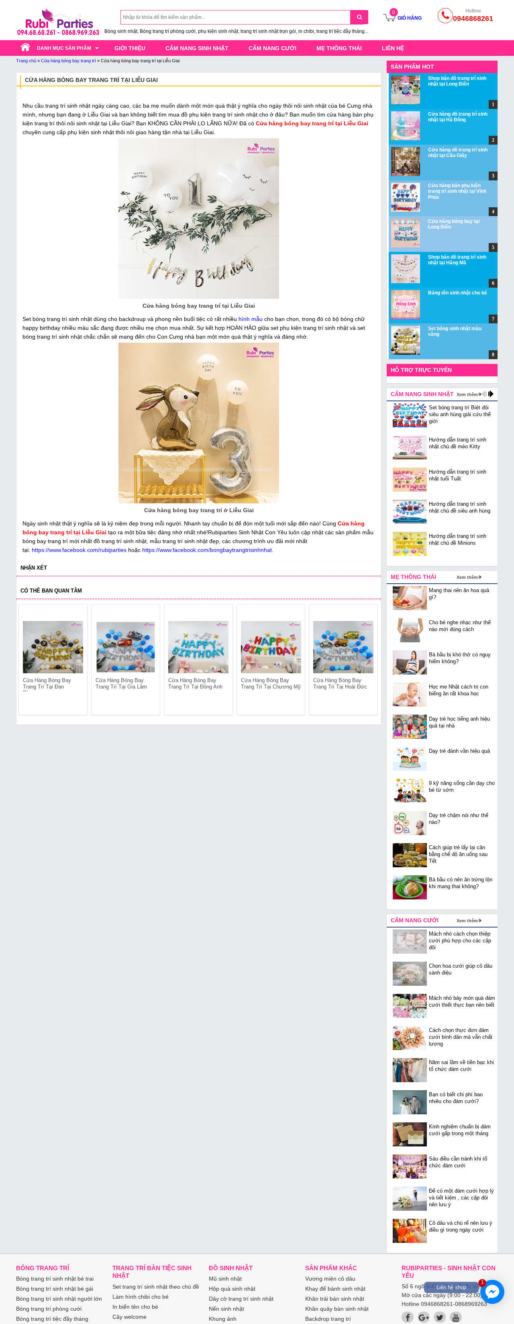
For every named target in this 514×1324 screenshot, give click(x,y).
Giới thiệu (129, 48)
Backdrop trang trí (328, 1319)
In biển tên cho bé (135, 1307)
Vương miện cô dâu (330, 1278)
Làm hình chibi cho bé (140, 1296)
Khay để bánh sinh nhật (335, 1288)
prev (29, 661)
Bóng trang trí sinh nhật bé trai (55, 1278)
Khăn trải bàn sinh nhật (334, 1298)
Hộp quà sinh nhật (232, 1288)
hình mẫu (251, 319)
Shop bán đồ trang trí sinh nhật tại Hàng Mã (457, 260)
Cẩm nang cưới (272, 48)
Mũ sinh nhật (225, 1278)
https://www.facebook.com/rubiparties (79, 550)
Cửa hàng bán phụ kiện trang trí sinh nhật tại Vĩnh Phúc (457, 191)
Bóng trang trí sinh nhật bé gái (54, 1288)
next (368, 661)
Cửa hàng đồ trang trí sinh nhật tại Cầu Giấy (457, 152)
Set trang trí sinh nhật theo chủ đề (155, 1286)
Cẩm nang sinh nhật (196, 48)
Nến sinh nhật (226, 1309)
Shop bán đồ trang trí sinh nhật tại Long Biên (457, 81)
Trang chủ (26, 60)
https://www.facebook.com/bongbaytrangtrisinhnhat (207, 550)
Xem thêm (467, 394)
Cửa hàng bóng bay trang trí (68, 60)
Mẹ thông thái (339, 48)
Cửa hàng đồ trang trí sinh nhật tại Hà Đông (457, 117)
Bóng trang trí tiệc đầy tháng (52, 1319)
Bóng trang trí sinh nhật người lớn (59, 1298)
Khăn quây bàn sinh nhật (337, 1309)
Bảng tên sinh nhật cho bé (457, 293)
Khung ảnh (223, 1319)
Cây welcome (129, 1317)
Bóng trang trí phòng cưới (49, 1309)
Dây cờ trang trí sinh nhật (241, 1298)
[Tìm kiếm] (359, 17)
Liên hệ (393, 48)
